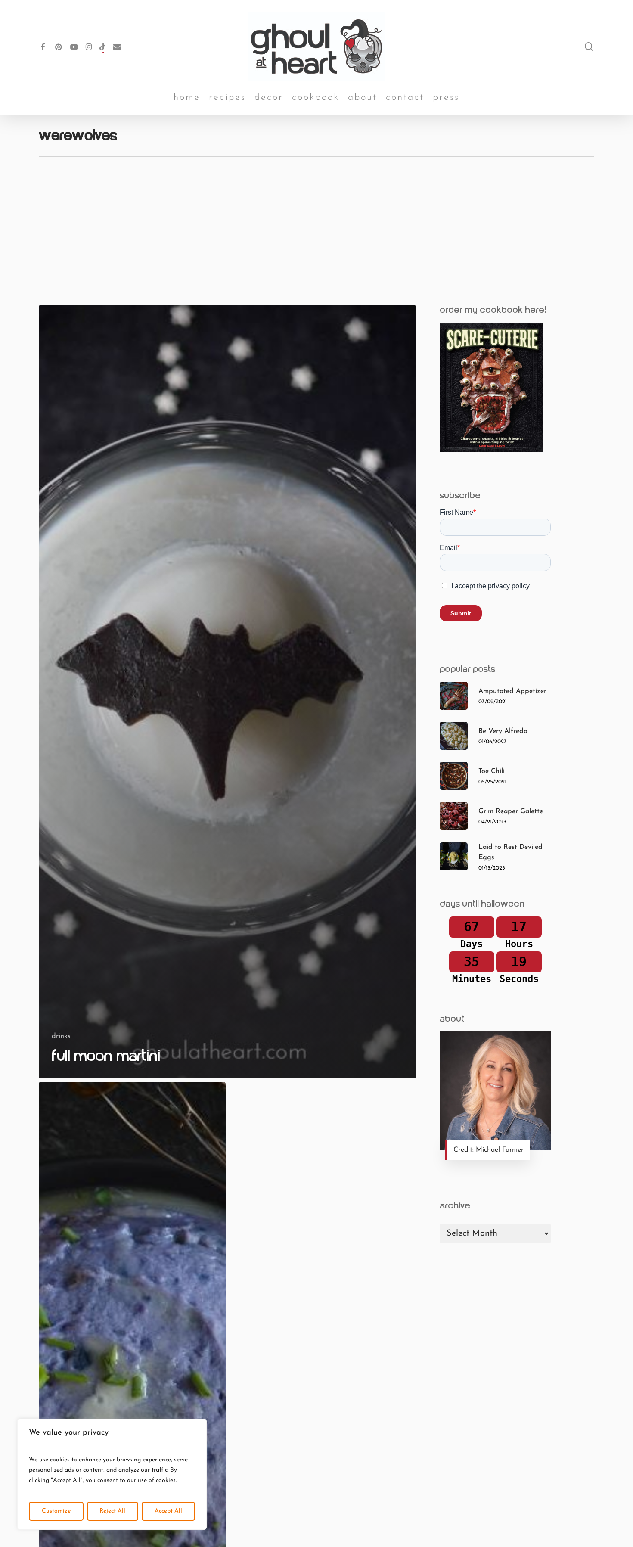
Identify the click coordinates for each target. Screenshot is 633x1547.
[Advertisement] (316, 221)
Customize (56, 1511)
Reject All (112, 1511)
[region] (112, 1474)
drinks (61, 1036)
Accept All (168, 1511)
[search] (589, 46)
